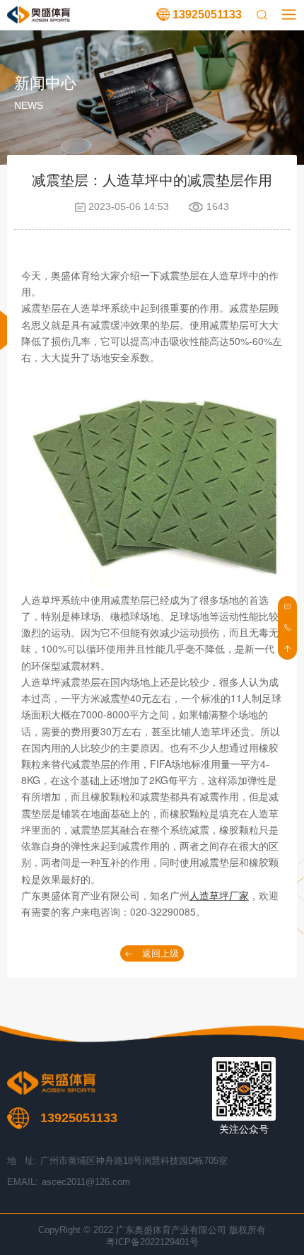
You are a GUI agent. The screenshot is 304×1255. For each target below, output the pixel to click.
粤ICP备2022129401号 (152, 1242)
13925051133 (207, 14)
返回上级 (160, 953)
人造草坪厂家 (219, 895)
